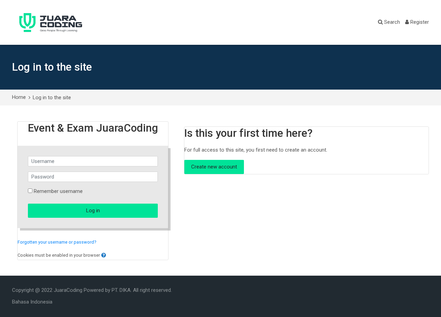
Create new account (214, 167)
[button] (103, 255)
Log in (93, 210)
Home (19, 97)
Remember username (58, 191)
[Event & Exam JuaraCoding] (51, 22)
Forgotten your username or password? (57, 242)
